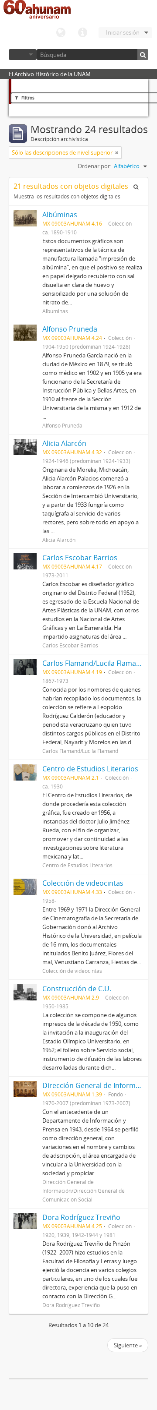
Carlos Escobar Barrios (79, 557)
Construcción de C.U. (76, 988)
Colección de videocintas (82, 883)
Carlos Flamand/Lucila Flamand (93, 663)
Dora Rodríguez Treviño (81, 1217)
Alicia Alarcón (64, 443)
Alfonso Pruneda (71, 329)
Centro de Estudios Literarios (90, 769)
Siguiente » (128, 1345)
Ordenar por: (94, 166)
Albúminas (59, 214)
